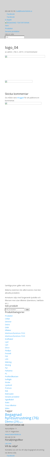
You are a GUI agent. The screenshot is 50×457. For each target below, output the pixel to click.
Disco (7, 347)
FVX (6, 356)
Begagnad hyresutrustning (22, 416)
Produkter (9, 28)
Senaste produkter (12, 31)
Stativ (7, 402)
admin (9, 52)
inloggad (20, 97)
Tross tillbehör (10, 405)
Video (7, 408)
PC (6, 373)
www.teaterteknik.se (13, 434)
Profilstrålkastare (11, 376)
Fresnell (8, 353)
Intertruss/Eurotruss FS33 (15, 336)
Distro (7, 324)
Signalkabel (9, 399)
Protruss (8, 388)
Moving (8, 365)
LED (6, 359)
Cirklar (7, 319)
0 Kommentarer (31, 52)
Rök (6, 391)
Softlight (8, 379)
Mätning (8, 362)
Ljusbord (8, 385)
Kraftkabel (9, 339)
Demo (12, 422)
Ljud (6, 342)
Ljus (6, 345)
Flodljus (8, 350)
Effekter (8, 330)
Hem (7, 25)
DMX (7, 327)
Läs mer (8, 443)
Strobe (7, 382)
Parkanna (8, 371)
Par (6, 368)
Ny (21, 422)
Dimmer (8, 321)
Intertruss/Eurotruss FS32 (15, 333)
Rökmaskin (9, 394)
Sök (27, 309)
